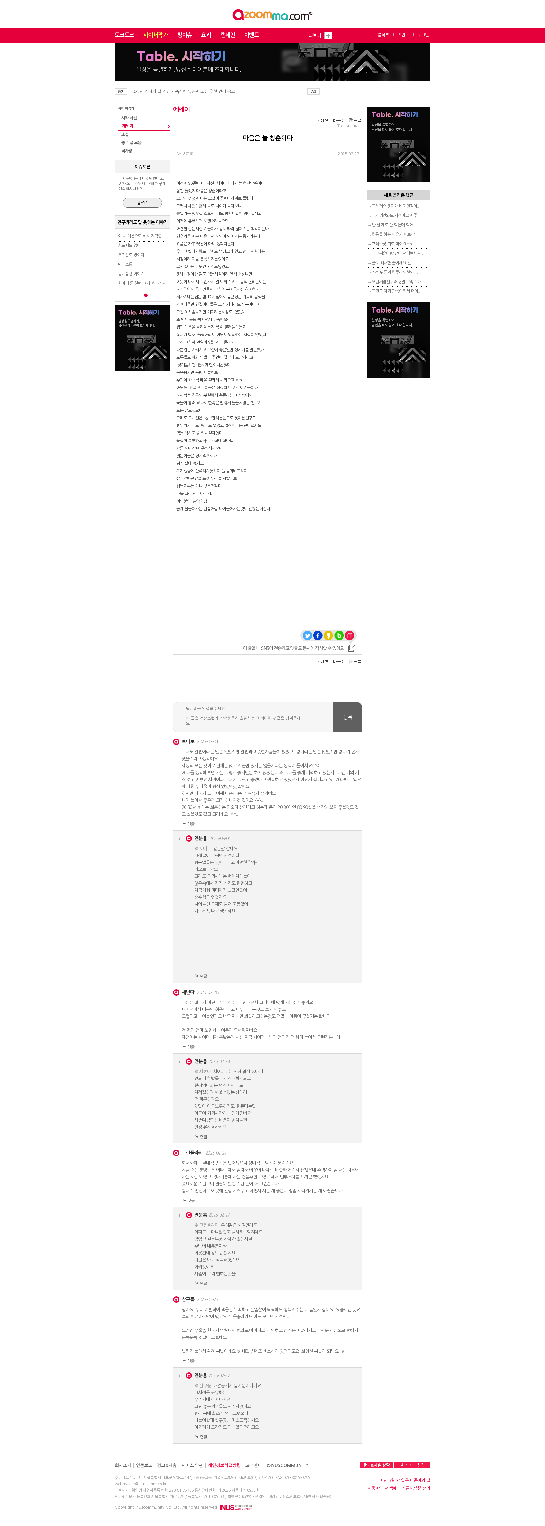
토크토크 (124, 35)
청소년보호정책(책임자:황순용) (307, 1497)
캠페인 (227, 35)
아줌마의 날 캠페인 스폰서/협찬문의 (399, 1488)
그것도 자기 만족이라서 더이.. (396, 291)
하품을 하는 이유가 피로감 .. (395, 234)
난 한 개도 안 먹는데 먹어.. (393, 225)
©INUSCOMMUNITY (287, 1465)
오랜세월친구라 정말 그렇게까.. (397, 282)
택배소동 (125, 264)
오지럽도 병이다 (131, 255)
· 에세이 (126, 126)
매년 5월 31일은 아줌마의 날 (405, 1480)
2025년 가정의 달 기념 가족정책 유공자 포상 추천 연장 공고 (182, 91)
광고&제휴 (167, 1465)
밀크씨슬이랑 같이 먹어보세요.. (397, 253)
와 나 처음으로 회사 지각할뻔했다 (145, 236)
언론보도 (144, 1465)
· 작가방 (126, 151)
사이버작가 (156, 35)
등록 (347, 717)
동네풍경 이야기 (131, 274)
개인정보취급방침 (224, 1465)
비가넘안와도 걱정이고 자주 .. (396, 215)
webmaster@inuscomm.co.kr (140, 1484)
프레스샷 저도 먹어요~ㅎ (392, 244)
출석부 (383, 35)
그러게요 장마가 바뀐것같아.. (395, 206)
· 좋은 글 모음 (130, 143)
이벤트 (251, 35)
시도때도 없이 (129, 245)
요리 (206, 35)
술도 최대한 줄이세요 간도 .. (395, 263)
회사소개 (123, 1465)
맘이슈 (184, 35)
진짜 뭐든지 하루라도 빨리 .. (395, 272)
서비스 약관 (192, 1465)
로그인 (423, 35)
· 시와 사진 (128, 118)
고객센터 (253, 1465)
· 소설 (124, 134)
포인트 (403, 35)
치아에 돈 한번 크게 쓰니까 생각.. (145, 283)
